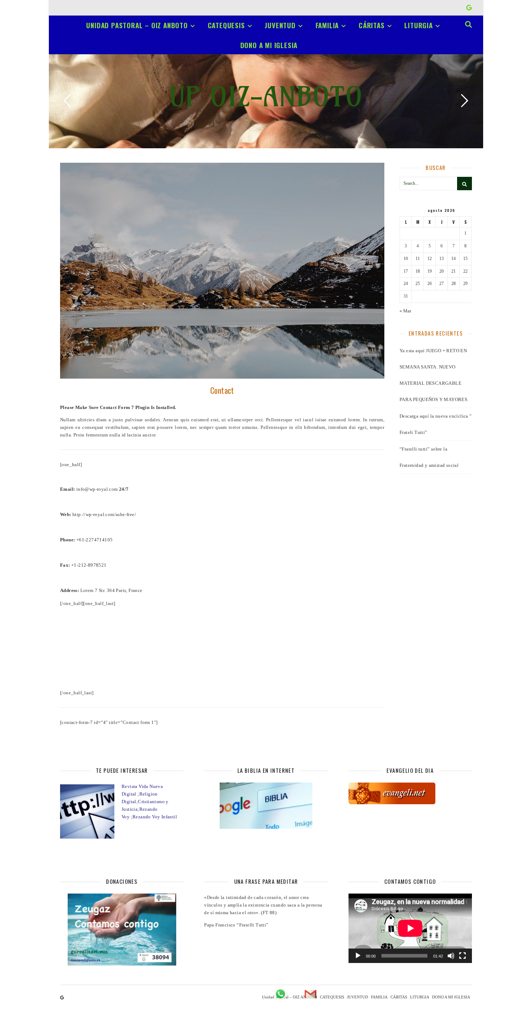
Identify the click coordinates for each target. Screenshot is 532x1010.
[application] (410, 928)
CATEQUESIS (226, 25)
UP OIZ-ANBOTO (266, 96)
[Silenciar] (451, 955)
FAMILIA (327, 25)
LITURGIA (418, 25)
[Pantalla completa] (462, 955)
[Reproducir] (358, 955)
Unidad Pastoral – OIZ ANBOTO (136, 25)
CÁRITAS (372, 25)
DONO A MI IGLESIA (269, 45)
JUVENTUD (280, 25)
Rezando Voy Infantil (154, 816)
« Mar (405, 311)
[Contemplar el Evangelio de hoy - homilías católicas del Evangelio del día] (410, 793)
